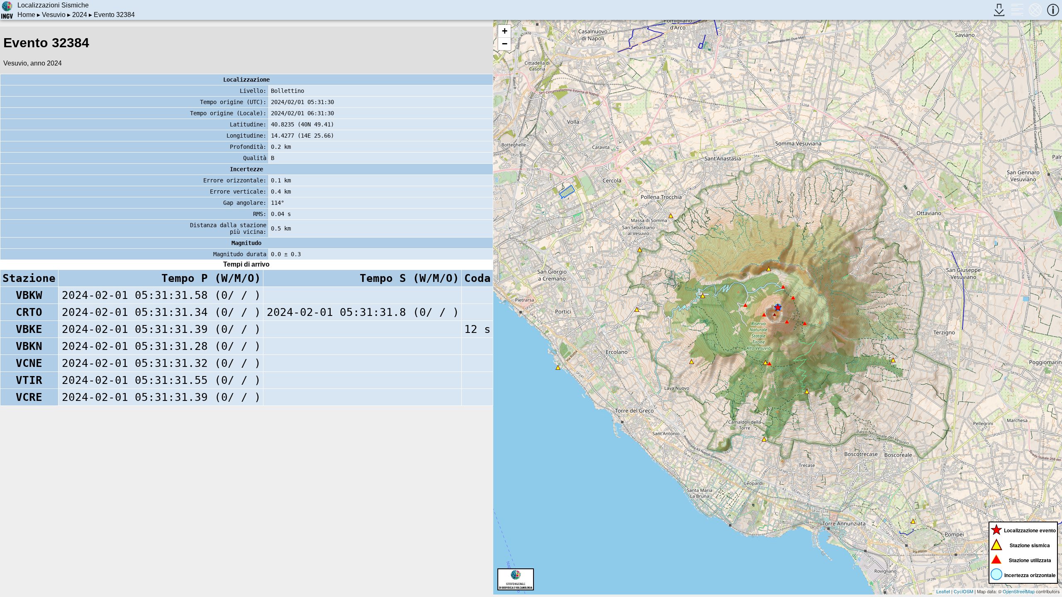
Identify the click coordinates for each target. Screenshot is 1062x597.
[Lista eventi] (1017, 10)
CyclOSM (963, 591)
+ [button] (504, 31)
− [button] (504, 44)
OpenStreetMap (1019, 591)
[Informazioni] (1053, 10)
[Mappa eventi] (1035, 10)
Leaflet (943, 591)
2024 (79, 14)
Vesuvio (54, 14)
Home (26, 14)
